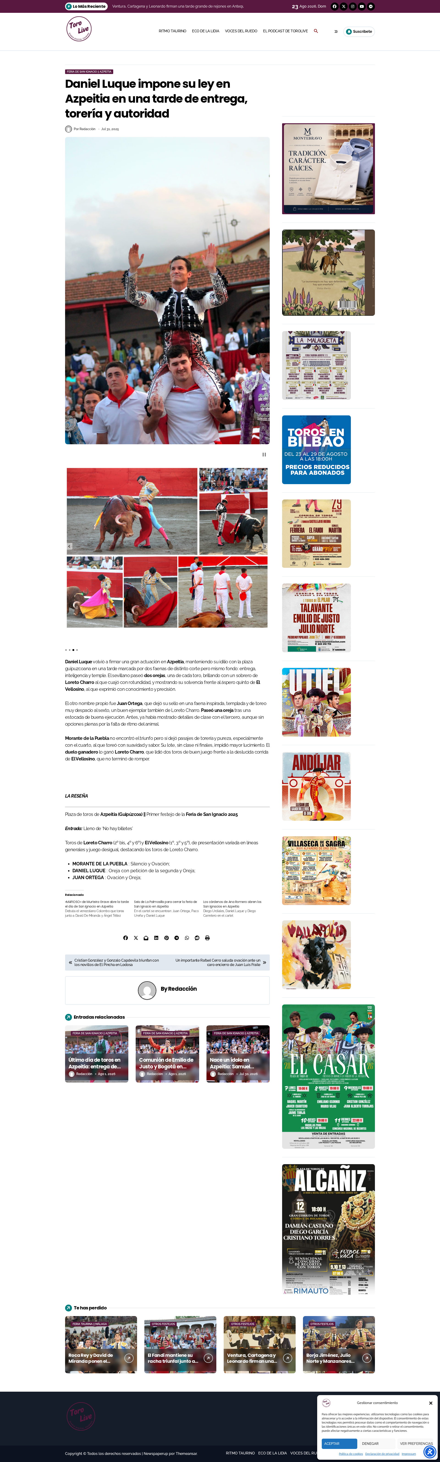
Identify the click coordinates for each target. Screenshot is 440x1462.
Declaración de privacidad (382, 1454)
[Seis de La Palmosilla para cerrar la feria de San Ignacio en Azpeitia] (168, 909)
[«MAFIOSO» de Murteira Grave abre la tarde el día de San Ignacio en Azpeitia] (99, 909)
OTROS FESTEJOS (163, 1324)
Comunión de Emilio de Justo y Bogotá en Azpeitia (166, 1066)
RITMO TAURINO (172, 31)
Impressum (409, 1454)
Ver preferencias (416, 1444)
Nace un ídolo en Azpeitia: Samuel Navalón (230, 1066)
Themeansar (186, 1453)
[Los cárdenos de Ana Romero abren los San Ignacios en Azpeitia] (237, 909)
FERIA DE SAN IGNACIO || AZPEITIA (89, 71)
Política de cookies (351, 1454)
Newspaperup (156, 1453)
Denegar (370, 1444)
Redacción (182, 989)
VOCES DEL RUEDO (241, 31)
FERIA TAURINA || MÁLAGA (90, 1324)
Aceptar (331, 1444)
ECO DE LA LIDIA (205, 31)
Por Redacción (84, 129)
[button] (431, 1403)
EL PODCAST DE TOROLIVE (285, 31)
